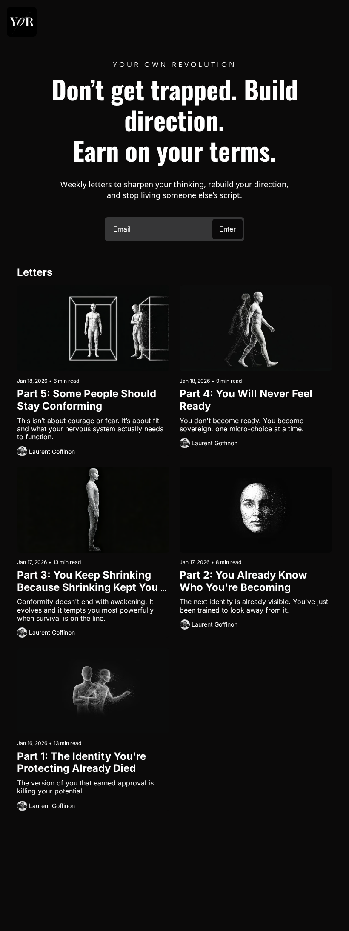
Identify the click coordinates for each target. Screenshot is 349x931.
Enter (227, 229)
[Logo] (22, 22)
